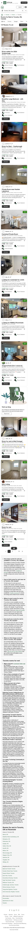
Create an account (14, 593)
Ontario (13, 14)
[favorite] (2, 29)
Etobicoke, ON (6, 841)
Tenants (5, 903)
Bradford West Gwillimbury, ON (11, 836)
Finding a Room (8, 920)
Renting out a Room (18, 920)
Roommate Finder (10, 921)
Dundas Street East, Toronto (10, 871)
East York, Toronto (7, 875)
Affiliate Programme (18, 916)
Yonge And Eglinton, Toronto (10, 889)
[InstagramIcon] (18, 910)
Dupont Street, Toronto (8, 873)
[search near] (2, 10)
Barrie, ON (5, 834)
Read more (6, 413)
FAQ (19, 914)
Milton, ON (5, 850)
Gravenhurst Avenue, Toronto (10, 878)
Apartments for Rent (8, 900)
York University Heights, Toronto (11, 891)
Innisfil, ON (5, 848)
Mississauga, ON (7, 853)
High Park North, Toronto (9, 880)
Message (6, 71)
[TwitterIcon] (12, 910)
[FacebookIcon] (9, 910)
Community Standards (7, 923)
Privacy (6, 916)
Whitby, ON (5, 862)
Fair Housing (8, 918)
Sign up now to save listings (14, 651)
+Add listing (23, 24)
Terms (15, 914)
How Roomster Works (14, 925)
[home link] (2, 7)
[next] (25, 10)
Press (11, 916)
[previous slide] (4, 37)
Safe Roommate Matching (20, 923)
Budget (16, 21)
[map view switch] (14, 548)
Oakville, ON (6, 857)
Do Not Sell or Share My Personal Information (14, 927)
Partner (5, 914)
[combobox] (12, 10)
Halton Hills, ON (7, 846)
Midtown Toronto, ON (8, 882)
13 (19, 551)
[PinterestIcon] (16, 910)
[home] (2, 15)
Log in (20, 7)
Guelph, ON (5, 843)
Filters (21, 21)
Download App (19, 918)
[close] (2, 3)
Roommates (6, 898)
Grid (4, 21)
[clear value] (22, 10)
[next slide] (24, 37)
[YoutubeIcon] (14, 910)
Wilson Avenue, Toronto (9, 887)
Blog (13, 918)
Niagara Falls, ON (7, 855)
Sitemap (11, 914)
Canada (7, 14)
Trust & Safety (18, 921)
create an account (19, 610)
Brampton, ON (6, 839)
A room (9, 21)
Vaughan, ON (6, 859)
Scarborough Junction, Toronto (10, 885)
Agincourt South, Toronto (9, 868)
